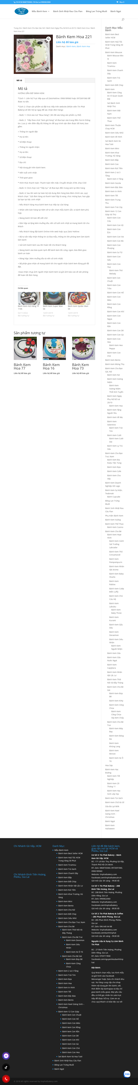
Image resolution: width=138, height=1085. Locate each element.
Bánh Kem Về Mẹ (115, 417)
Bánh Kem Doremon (75, 940)
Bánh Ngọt (116, 11)
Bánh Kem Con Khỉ (115, 311)
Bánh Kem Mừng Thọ (114, 364)
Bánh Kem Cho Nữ (66, 909)
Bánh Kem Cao (111, 164)
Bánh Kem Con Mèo (71, 1023)
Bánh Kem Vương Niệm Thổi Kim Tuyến (116, 388)
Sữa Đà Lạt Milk (112, 806)
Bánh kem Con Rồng (71, 1027)
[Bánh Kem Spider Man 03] (79, 298)
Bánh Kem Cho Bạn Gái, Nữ (34, 28)
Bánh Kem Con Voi (115, 236)
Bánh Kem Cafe (114, 471)
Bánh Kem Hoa (83, 28)
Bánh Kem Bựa (114, 467)
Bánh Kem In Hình (113, 191)
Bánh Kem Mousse (113, 52)
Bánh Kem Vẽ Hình (113, 136)
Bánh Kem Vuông (113, 519)
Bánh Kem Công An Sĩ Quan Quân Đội (115, 95)
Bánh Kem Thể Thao (114, 524)
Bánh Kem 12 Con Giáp (68, 1011)
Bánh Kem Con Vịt (115, 225)
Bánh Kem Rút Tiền (114, 168)
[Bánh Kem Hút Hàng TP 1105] (29, 298)
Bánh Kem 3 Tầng (115, 179)
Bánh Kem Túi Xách (114, 798)
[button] (48, 39)
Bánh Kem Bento (112, 360)
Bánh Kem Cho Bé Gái (72, 956)
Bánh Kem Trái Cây (113, 207)
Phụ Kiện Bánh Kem (114, 515)
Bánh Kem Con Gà (115, 334)
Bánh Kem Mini (112, 148)
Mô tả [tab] (19, 80)
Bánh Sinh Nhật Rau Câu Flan (67, 11)
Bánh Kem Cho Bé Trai (72, 937)
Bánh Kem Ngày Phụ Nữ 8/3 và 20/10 (61, 28)
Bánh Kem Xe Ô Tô (74, 952)
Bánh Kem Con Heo (71, 1052)
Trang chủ (18, 28)
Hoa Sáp (109, 765)
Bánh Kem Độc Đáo (114, 187)
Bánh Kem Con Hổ (70, 1019)
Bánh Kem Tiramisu (67, 865)
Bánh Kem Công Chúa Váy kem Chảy (117, 714)
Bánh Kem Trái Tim (67, 975)
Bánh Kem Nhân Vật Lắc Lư (70, 885)
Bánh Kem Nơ (113, 375)
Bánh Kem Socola (113, 183)
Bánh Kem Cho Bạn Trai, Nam (71, 922)
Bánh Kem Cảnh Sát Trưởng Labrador (116, 544)
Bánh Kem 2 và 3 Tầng (68, 971)
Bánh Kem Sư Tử (114, 252)
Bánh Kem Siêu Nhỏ (114, 132)
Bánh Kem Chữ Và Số (114, 802)
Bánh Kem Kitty (116, 700)
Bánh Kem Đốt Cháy (114, 85)
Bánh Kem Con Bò (115, 241)
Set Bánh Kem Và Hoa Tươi (70, 1056)
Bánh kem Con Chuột (71, 1015)
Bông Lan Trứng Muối (96, 11)
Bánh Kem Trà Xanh (67, 869)
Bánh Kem (71, 46)
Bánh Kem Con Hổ (115, 292)
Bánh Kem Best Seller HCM (70, 853)
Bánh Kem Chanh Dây (68, 873)
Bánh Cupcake (113, 496)
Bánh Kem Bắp (112, 160)
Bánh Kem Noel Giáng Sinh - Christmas (112, 813)
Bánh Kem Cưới (114, 435)
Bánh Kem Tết (111, 195)
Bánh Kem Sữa (113, 653)
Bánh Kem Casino (115, 527)
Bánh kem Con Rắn (70, 1031)
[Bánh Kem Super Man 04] (54, 298)
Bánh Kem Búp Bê (74, 959)
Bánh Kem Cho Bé (113, 531)
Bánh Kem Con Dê (115, 330)
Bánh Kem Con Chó (71, 1048)
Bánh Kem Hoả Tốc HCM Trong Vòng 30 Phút (114, 45)
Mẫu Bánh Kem (39, 11)
